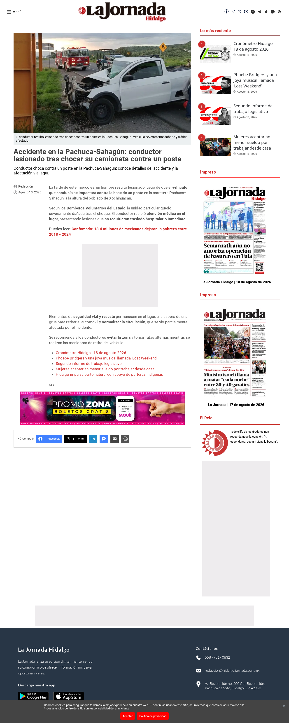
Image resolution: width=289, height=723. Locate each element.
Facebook (52, 438)
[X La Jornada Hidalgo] (240, 12)
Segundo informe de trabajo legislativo (89, 363)
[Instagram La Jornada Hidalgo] (233, 12)
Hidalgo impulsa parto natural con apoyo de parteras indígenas (109, 374)
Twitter (78, 438)
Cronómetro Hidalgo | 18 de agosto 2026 (91, 352)
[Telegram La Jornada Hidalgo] (259, 12)
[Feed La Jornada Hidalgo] (280, 12)
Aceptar (128, 716)
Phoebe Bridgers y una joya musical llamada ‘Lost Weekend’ (106, 358)
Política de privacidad (152, 716)
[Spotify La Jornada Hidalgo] (253, 12)
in (93, 439)
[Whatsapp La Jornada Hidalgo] (273, 12)
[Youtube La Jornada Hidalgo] (246, 12)
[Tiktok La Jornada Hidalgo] (266, 12)
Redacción (25, 186)
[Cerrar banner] (284, 706)
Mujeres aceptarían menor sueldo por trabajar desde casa (105, 369)
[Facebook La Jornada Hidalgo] (226, 12)
